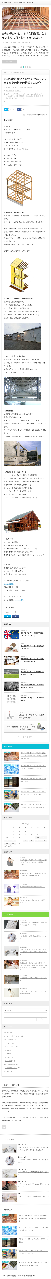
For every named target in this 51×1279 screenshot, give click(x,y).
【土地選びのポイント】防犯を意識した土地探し (32, 647)
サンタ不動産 (14, 94)
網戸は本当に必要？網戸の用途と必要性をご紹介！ (33, 780)
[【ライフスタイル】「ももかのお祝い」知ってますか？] (9, 1185)
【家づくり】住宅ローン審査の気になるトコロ (33, 1196)
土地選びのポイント (11, 1068)
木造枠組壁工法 (19, 96)
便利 (6, 1050)
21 (7, 840)
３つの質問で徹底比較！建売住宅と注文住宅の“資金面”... (32, 686)
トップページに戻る (26, 737)
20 (44, 837)
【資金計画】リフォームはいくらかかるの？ (33, 979)
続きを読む (9, 61)
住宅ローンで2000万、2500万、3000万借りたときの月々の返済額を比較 (33, 806)
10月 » (10, 846)
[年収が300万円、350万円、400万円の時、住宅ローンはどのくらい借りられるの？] (11, 951)
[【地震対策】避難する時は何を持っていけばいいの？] (9, 1160)
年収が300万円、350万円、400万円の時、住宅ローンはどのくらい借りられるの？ (33, 952)
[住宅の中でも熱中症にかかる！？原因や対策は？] (11, 901)
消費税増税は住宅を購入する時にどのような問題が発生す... (32, 660)
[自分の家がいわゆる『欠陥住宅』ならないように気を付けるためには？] (25, 18)
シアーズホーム (24, 94)
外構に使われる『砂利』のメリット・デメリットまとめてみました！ (33, 793)
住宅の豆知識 (10, 90)
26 (38, 840)
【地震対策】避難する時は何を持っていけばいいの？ (33, 1161)
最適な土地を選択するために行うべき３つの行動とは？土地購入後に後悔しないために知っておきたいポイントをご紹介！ (33, 966)
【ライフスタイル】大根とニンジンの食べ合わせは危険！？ (33, 992)
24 (25, 840)
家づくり (18, 90)
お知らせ (6, 1032)
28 (7, 844)
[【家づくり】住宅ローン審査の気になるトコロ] (9, 1197)
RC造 (7, 94)
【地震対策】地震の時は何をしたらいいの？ (33, 937)
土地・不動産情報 (9, 1064)
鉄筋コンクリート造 (18, 98)
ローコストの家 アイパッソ (12, 1036)
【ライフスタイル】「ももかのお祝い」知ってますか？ (33, 1185)
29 (13, 844)
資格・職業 (8, 1061)
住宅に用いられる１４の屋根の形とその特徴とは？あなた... (32, 673)
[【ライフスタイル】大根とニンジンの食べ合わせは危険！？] (11, 992)
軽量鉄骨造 (37, 96)
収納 (6, 1053)
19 (38, 837)
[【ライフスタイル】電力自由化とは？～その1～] (9, 1173)
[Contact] (4, 1127)
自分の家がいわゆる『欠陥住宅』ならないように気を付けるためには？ (24, 35)
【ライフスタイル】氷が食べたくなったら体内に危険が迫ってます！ (33, 767)
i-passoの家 (19, 600)
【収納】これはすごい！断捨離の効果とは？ (32, 699)
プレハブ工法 (34, 94)
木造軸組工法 (29, 96)
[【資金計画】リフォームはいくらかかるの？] (11, 979)
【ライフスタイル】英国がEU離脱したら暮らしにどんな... (32, 634)
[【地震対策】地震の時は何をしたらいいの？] (11, 937)
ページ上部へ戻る (48, 1276)
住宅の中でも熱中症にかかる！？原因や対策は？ (33, 901)
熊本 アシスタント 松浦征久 (21, 42)
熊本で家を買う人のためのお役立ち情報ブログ (17, 2)
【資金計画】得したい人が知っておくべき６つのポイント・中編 (33, 924)
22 (13, 840)
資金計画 (6, 1071)
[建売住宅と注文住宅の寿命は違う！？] (11, 888)
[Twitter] (6, 109)
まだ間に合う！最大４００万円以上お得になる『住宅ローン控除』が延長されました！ (33, 862)
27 (44, 840)
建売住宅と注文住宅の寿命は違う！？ (32, 887)
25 (31, 840)
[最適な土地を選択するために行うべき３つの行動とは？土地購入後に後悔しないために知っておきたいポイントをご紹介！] (11, 964)
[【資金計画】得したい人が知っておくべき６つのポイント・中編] (11, 924)
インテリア (8, 1043)
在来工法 (10, 96)
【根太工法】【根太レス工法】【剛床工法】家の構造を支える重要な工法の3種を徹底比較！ (34, 755)
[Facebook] (19, 109)
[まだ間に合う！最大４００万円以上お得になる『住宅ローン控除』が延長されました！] (11, 861)
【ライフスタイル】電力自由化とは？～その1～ (33, 1173)
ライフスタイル (10, 1046)
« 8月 (5, 846)
